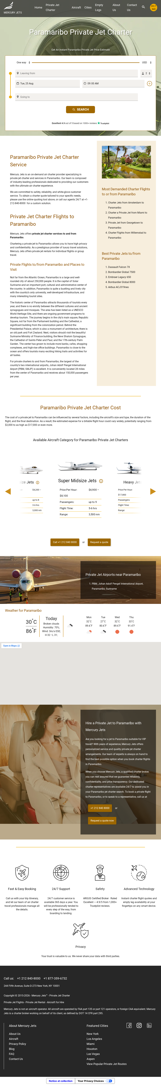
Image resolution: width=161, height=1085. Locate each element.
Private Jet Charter (52, 7)
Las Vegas (93, 1054)
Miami (90, 1043)
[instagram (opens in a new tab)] (139, 1026)
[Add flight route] (149, 83)
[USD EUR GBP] (145, 62)
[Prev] (17, 492)
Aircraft (76, 7)
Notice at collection (60, 1080)
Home (38, 7)
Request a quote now (102, 820)
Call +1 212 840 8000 (65, 542)
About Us (116, 7)
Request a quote (99, 542)
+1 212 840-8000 (28, 978)
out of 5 (74, 123)
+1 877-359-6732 (55, 978)
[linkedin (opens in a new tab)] (149, 1026)
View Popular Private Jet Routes (107, 1064)
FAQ (11, 1054)
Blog (11, 1049)
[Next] (144, 492)
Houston (92, 1049)
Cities (88, 7)
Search (83, 109)
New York (93, 1033)
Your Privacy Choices (91, 1080)
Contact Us (132, 7)
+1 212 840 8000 (100, 808)
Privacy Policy (17, 1043)
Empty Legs (99, 7)
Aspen (91, 1059)
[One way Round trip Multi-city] (20, 62)
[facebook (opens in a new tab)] (129, 1026)
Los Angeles (94, 1038)
